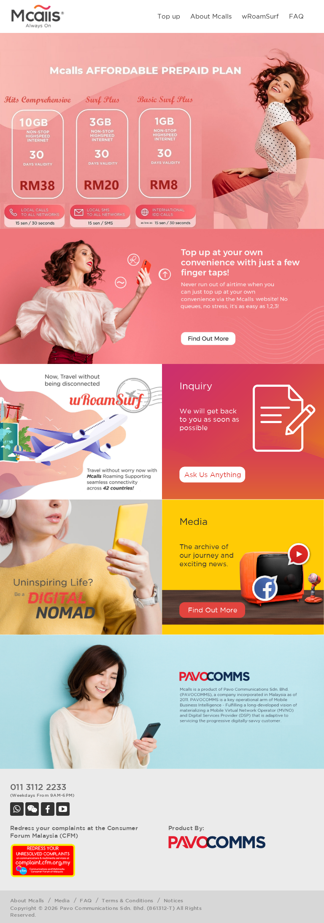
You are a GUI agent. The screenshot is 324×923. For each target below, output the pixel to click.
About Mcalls (211, 16)
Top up (168, 16)
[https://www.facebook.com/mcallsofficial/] (47, 809)
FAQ (296, 16)
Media (62, 900)
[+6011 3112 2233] (17, 809)
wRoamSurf (260, 16)
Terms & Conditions (127, 900)
